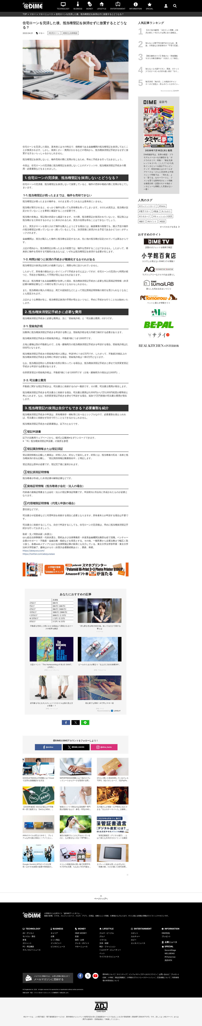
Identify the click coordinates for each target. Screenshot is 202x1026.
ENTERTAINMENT (143, 928)
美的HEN (168, 960)
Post (75, 722)
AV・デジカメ (28, 933)
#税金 (155, 211)
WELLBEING (170, 953)
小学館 (110, 977)
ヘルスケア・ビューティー (110, 950)
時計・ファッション (107, 946)
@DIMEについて (109, 974)
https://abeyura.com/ (34, 550)
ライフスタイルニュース (109, 956)
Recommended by (104, 711)
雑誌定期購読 (120, 977)
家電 (24, 940)
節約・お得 (79, 940)
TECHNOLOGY (33, 928)
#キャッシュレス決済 (162, 216)
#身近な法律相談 (70, 33)
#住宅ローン (54, 33)
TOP (25, 14)
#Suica (162, 206)
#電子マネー (144, 211)
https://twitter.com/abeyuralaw (39, 554)
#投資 (162, 221)
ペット (102, 953)
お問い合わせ (164, 974)
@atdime (49, 747)
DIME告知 (166, 933)
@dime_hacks (106, 747)
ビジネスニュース (58, 946)
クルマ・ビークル (106, 933)
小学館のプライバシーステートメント (141, 977)
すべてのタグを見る (168, 227)
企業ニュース (171, 942)
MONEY (82, 928)
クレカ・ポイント (82, 943)
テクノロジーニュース (32, 950)
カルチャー (135, 936)
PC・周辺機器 (28, 946)
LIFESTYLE (108, 928)
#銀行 (141, 221)
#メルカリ (166, 211)
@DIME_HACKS (78, 747)
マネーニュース (46, 14)
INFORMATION (172, 928)
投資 (77, 936)
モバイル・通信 (29, 936)
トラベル (103, 940)
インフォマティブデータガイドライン (143, 974)
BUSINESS (58, 928)
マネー (33, 14)
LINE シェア (85, 722)
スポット (134, 933)
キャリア (54, 933)
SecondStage (170, 950)
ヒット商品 (55, 940)
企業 (52, 936)
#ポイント (152, 221)
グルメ (102, 936)
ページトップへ (101, 898)
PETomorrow (170, 957)
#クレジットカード (147, 206)
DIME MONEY (81, 933)
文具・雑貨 (103, 943)
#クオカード (144, 216)
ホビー (133, 940)
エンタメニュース (138, 943)
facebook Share (66, 722)
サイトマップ (122, 974)
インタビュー (56, 943)
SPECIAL (169, 946)
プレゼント (166, 936)
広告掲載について (163, 977)
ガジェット (27, 943)
